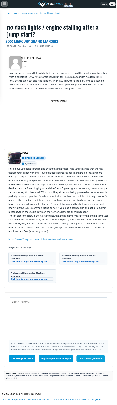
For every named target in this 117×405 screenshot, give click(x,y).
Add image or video (22, 358)
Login (104, 4)
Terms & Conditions (53, 399)
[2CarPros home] (54, 4)
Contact (6, 399)
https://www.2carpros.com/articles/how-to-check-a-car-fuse (40, 239)
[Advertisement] (58, 122)
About (22, 399)
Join (112, 4)
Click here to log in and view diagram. (29, 261)
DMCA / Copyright (91, 399)
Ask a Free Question (90, 358)
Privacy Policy (34, 399)
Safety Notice (73, 399)
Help (14, 399)
